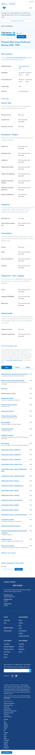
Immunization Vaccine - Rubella (10, 505)
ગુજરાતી (5, 728)
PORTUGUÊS (6, 740)
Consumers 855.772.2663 (12, 4)
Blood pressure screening (8, 393)
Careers (21, 623)
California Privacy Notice (8, 712)
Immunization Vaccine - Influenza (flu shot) (13, 476)
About (20, 620)
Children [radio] (28, 367)
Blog (20, 625)
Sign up (6, 654)
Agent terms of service (8, 705)
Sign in (5, 657)
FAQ (5, 623)
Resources (21, 649)
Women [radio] (17, 367)
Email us (21, 633)
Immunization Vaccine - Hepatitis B (11, 459)
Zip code (3, 566)
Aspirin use (4, 388)
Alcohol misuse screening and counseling (12, 380)
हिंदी (4, 730)
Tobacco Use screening (7, 545)
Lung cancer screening (7, 519)
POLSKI (5, 738)
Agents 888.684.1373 (5, 4)
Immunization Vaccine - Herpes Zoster (11, 464)
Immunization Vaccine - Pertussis (10, 495)
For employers (23, 630)
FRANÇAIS (6, 724)
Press (20, 628)
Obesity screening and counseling (10, 526)
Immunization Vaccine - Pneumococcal (12, 500)
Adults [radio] (6, 367)
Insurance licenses (7, 708)
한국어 (5, 736)
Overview (21, 644)
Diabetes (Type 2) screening (9, 416)
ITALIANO (6, 732)
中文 (5, 721)
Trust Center (6, 714)
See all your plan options (17, 20)
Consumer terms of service (9, 703)
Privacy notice (6, 707)
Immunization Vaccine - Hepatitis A (11, 454)
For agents (7, 644)
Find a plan (31, 1)
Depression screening (7, 411)
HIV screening (5, 443)
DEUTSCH (6, 726)
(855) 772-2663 (17, 585)
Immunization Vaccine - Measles (10, 481)
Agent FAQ (7, 651)
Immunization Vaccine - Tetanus (10, 510)
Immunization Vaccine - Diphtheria (10, 450)
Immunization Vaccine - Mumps (10, 490)
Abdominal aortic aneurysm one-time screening (14, 374)
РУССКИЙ (6, 742)
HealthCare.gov (7, 697)
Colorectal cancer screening (9, 404)
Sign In (21, 651)
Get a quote (21, 36)
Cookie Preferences (24, 636)
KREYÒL (5, 723)
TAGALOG (6, 745)
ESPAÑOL (6, 743)
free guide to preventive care (14, 360)
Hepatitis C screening (7, 435)
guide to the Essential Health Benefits (16, 57)
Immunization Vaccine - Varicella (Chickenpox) (14, 514)
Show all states (8, 630)
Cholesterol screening (7, 398)
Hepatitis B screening (7, 429)
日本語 (5, 734)
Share (20, 33)
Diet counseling (5, 422)
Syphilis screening (6, 539)
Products (21, 646)
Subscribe (30, 670)
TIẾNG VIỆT (6, 747)
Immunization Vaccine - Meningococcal (12, 485)
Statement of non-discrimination (10, 710)
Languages (6, 719)
